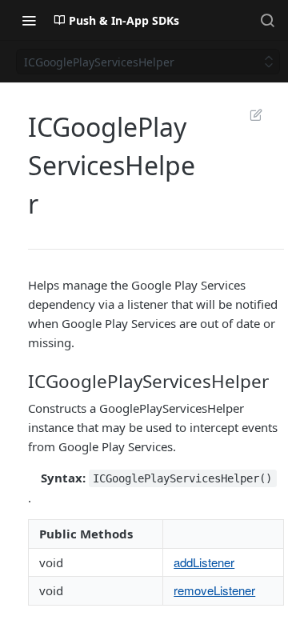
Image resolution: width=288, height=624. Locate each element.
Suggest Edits (248, 114)
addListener (204, 562)
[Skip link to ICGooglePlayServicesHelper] (29, 381)
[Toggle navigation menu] (29, 20)
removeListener (214, 590)
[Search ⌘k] (267, 20)
